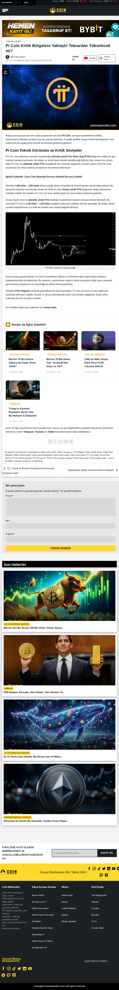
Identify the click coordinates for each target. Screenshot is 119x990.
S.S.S (94, 921)
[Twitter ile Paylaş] (60, 441)
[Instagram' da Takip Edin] (94, 869)
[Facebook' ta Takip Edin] (89, 869)
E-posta (10, 534)
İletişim (65, 915)
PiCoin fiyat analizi (81, 458)
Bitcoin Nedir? (38, 895)
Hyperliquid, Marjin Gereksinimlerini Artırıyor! (91, 470)
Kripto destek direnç (93, 452)
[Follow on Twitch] (101, 875)
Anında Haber (97, 928)
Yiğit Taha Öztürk (17, 57)
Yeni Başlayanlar (99, 895)
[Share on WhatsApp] (50, 441)
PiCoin (49, 458)
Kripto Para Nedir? (40, 908)
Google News (107, 58)
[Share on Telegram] (71, 441)
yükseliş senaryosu (23, 461)
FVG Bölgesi (79, 452)
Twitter (52, 432)
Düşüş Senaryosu (64, 452)
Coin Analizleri (13, 41)
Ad (8, 521)
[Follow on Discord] (106, 875)
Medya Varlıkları (69, 921)
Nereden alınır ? (39, 902)
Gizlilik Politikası (69, 908)
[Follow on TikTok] (99, 869)
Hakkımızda (67, 895)
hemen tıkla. (50, 307)
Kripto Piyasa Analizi (22, 455)
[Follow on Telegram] (3, 975)
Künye (64, 902)
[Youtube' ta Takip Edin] (113, 869)
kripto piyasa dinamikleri (42, 455)
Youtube (92, 58)
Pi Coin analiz (93, 455)
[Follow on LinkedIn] (108, 869)
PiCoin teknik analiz (98, 458)
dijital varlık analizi (48, 452)
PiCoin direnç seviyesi (62, 458)
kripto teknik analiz (61, 455)
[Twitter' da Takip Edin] (104, 869)
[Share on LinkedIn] (65, 441)
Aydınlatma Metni (96, 961)
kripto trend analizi (78, 455)
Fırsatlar (95, 908)
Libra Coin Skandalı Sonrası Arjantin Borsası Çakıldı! (53, 176)
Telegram (29, 432)
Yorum (9, 496)
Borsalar (95, 915)
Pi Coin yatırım (39, 458)
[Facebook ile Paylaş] (55, 441)
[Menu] (5, 10)
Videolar (95, 902)
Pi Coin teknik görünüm (22, 458)
